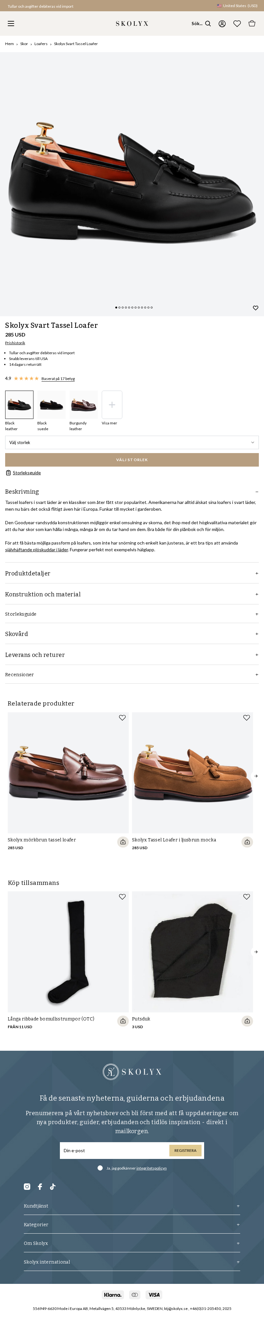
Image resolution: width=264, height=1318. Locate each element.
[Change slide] (116, 307)
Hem (9, 43)
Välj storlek (19, 442)
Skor (24, 43)
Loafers (41, 43)
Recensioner (19, 675)
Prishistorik (15, 342)
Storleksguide (27, 472)
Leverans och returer (35, 655)
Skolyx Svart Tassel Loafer (76, 43)
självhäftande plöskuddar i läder (36, 549)
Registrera (185, 1150)
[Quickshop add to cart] (123, 842)
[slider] (132, 184)
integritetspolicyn (152, 1168)
